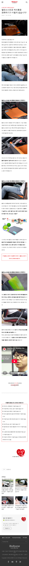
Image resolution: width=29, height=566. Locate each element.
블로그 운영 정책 (6, 537)
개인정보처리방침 (16, 537)
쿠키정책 (25, 537)
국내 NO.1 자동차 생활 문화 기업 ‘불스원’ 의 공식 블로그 (11, 524)
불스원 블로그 (7, 518)
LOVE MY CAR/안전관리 (8, 7)
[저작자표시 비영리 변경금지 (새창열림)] (8, 469)
